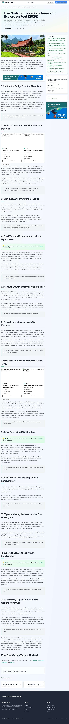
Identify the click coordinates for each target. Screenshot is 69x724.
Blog (28, 2)
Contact (26, 712)
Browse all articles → (6, 677)
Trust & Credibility (28, 707)
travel (5, 671)
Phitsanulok (4, 662)
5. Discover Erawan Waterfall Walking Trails (57, 48)
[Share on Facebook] (17, 28)
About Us (26, 705)
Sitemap (49, 712)
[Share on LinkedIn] (20, 28)
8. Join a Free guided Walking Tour (55, 57)
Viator (41, 246)
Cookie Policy (50, 709)
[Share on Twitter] (14, 28)
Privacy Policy (50, 705)
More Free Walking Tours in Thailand (56, 71)
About (32, 2)
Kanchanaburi (23, 671)
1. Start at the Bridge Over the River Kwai (56, 38)
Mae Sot (12, 662)
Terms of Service (51, 707)
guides (9, 671)
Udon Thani (41, 660)
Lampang (34, 660)
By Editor (44, 25)
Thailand (16, 671)
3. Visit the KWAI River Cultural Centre (56, 43)
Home (2, 7)
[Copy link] (23, 28)
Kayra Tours (9, 2)
